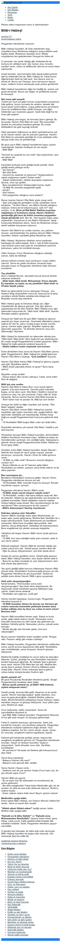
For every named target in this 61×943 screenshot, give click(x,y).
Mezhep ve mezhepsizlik (20, 871)
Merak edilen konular (18, 935)
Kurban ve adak (15, 892)
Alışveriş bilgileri (15, 894)
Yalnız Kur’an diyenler (18, 864)
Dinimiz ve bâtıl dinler (18, 859)
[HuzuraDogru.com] (11, 2)
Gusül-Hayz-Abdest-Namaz (21, 882)
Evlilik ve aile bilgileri (18, 912)
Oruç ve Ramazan (16, 884)
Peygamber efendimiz (18, 856)
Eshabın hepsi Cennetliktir (20, 876)
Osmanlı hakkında (16, 932)
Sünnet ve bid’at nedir (18, 874)
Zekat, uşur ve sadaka (19, 887)
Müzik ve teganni (16, 899)
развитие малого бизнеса (14, 841)
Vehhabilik (13, 907)
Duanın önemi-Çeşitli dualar (21, 924)
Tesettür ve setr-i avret (19, 914)
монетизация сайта (11, 39)
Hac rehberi (13, 889)
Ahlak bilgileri (14, 909)
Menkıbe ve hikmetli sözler (21, 922)
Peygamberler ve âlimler (20, 917)
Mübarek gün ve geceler (20, 927)
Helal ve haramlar (16, 897)
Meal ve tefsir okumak (18, 866)
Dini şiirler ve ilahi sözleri (20, 919)
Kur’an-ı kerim (15, 861)
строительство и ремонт (13, 843)
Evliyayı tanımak (16, 879)
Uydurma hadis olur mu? (20, 869)
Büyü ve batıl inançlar (18, 902)
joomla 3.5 (6, 36)
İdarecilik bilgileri (16, 929)
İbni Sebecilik (14, 904)
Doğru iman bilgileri (17, 854)
